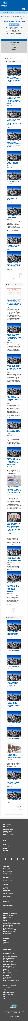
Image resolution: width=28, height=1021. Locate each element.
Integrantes (14, 49)
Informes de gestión (7, 972)
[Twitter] (17, 859)
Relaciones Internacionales (8, 919)
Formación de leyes (7, 917)
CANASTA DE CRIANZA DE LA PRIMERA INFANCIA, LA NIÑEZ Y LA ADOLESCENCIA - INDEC (14, 558)
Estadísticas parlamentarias (8, 922)
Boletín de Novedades (7, 895)
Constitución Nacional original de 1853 (11, 832)
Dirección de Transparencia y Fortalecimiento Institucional (9, 952)
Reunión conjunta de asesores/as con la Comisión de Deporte (12, 633)
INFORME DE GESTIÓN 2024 (13, 181)
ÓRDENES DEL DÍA (7, 933)
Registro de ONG (6, 991)
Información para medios (8, 846)
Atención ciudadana (7, 987)
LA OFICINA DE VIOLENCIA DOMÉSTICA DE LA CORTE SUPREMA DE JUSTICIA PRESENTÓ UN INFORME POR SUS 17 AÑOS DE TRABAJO (14, 489)
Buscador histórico (7, 873)
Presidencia (5, 826)
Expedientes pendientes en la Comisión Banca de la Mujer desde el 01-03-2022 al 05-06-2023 (13, 265)
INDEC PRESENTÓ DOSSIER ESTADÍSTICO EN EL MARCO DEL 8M (13, 431)
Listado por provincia (7, 871)
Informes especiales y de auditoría (10, 974)
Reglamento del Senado (8, 834)
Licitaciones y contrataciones (9, 958)
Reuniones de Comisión (14, 42)
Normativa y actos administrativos (10, 956)
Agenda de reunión (14, 24)
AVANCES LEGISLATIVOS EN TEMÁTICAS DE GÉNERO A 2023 (13, 163)
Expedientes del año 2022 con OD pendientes (14, 246)
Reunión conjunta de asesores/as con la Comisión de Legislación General (13, 705)
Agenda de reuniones (7, 907)
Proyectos (14, 44)
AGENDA (5, 848)
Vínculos (14, 47)
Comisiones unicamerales (8, 904)
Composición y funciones (8, 915)
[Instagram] (11, 859)
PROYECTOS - (12, 12)
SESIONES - (17, 12)
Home (2, 16)
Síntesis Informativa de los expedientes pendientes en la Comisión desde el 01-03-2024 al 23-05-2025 (14, 122)
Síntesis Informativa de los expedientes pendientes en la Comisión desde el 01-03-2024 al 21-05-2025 (14, 143)
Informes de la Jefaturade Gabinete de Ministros (8, 927)
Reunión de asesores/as (13, 650)
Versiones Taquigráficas (8, 893)
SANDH (4, 989)
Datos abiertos (6, 975)
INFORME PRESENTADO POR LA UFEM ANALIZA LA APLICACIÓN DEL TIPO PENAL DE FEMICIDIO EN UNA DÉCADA (14, 337)
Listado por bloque (7, 870)
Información (14, 39)
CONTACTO (5, 850)
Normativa (14, 52)
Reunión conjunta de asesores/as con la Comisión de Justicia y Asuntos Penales (13, 782)
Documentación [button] (11, 61)
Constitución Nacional (7, 831)
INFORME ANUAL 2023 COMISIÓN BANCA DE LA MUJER (12, 198)
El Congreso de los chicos (8, 994)
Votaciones (5, 887)
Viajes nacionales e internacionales (10, 959)
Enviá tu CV (5, 836)
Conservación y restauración (8, 992)
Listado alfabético (6, 868)
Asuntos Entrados (6, 890)
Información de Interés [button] (13, 285)
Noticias (5, 843)
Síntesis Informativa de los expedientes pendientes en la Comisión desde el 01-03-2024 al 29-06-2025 (14, 100)
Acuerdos (5, 920)
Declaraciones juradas (7, 966)
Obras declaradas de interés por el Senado (11, 923)
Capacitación (5, 943)
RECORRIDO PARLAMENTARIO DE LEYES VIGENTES (14, 216)
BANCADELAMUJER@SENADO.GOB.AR (14, 27)
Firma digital (5, 978)
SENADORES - (6, 12)
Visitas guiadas (6, 942)
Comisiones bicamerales (8, 905)
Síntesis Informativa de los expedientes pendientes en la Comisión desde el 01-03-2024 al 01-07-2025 (14, 78)
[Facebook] (23, 859)
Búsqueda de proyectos (7, 880)
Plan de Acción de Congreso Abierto (10, 970)
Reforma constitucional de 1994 (9, 931)
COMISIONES (22, 12)
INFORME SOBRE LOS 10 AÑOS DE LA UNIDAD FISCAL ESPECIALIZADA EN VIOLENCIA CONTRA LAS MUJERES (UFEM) (13, 461)
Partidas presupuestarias (8, 961)
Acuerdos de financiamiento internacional (8, 968)
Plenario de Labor (6, 888)
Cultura (4, 940)
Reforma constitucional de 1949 (9, 929)
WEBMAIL (5, 996)
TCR (4, 998)
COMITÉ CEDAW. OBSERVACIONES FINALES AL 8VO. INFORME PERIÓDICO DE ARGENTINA (14, 399)
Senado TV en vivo (7, 896)
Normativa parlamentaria (8, 955)
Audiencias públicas (7, 977)
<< (13, 274)
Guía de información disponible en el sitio (11, 980)
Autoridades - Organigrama (8, 828)
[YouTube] (5, 859)
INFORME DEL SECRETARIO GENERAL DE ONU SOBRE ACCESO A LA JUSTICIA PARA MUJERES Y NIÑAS (14, 368)
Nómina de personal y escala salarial (10, 963)
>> (20, 279)
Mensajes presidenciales (8, 925)
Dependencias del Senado (8, 829)
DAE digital (5, 892)
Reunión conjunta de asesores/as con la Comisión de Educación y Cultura (13, 684)
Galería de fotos (6, 844)
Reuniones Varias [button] (11, 617)
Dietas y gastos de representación (9, 964)
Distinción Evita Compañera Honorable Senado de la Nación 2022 (14, 755)
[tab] (14, 61)
